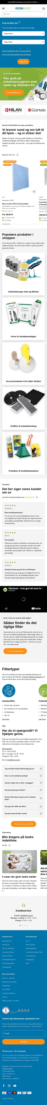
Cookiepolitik (6, 967)
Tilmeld (23, 1042)
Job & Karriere (31, 956)
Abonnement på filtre (9, 982)
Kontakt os (6, 944)
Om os (28, 941)
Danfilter (41, 197)
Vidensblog (6, 986)
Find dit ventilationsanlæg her (32, 677)
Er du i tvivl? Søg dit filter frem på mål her (16, 54)
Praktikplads (30, 959)
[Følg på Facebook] (3, 1085)
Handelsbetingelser (9, 959)
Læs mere (5, 719)
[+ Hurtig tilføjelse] (34, 192)
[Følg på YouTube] (14, 1085)
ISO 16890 (6, 989)
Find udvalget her (13, 92)
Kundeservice (7, 941)
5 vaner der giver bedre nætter (19, 876)
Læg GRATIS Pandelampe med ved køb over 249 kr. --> (23, 2)
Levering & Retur (8, 952)
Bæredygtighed (31, 948)
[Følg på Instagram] (9, 1085)
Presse (4, 997)
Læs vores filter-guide (15, 651)
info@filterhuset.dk (26, 915)
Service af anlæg (8, 948)
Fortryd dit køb (7, 956)
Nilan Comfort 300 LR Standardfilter (15, 204)
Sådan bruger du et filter (10, 1001)
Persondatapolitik (8, 963)
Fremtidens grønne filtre (34, 952)
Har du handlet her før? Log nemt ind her (16, 51)
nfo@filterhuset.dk (13, 760)
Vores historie (30, 944)
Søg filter (23, 61)
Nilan (3, 197)
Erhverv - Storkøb (8, 978)
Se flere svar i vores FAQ (23, 824)
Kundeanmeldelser (8, 993)
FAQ (27, 963)
